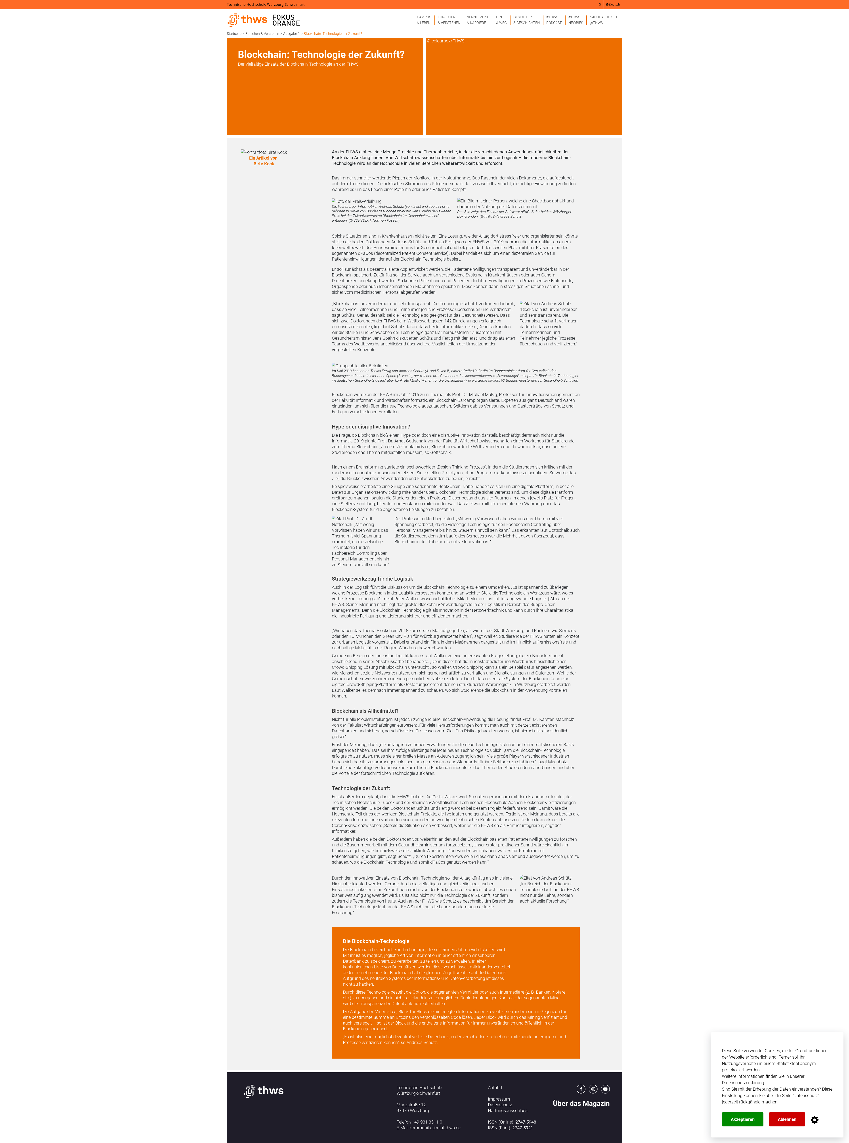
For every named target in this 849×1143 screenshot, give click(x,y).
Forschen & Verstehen (262, 34)
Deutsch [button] (614, 4)
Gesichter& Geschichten (526, 20)
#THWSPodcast (554, 20)
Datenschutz (806, 1095)
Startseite (234, 34)
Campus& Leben (424, 20)
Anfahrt (495, 1087)
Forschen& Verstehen (449, 20)
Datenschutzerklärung (743, 1082)
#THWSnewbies (575, 20)
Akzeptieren (743, 1119)
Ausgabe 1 (291, 34)
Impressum (499, 1099)
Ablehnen (787, 1119)
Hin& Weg (501, 20)
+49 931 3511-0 (427, 1122)
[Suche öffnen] (600, 4)
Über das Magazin (581, 1103)
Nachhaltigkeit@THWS (604, 20)
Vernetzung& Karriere (478, 20)
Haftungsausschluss (508, 1110)
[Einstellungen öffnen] (814, 1120)
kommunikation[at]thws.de (435, 1127)
